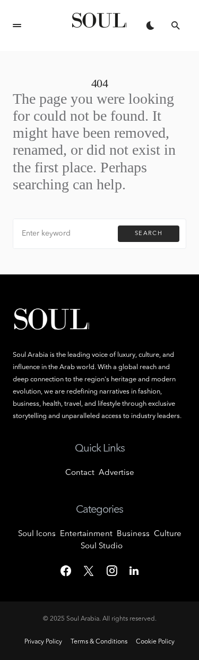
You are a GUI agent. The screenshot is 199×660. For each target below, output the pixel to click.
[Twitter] (88, 570)
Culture (167, 534)
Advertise (116, 473)
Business (133, 534)
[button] (17, 26)
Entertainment (86, 534)
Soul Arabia (82, 619)
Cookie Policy (155, 642)
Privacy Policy (43, 642)
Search (148, 234)
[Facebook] (65, 570)
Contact (79, 473)
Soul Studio (102, 546)
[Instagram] (112, 570)
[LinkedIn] (134, 570)
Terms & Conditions (99, 642)
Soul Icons (37, 534)
